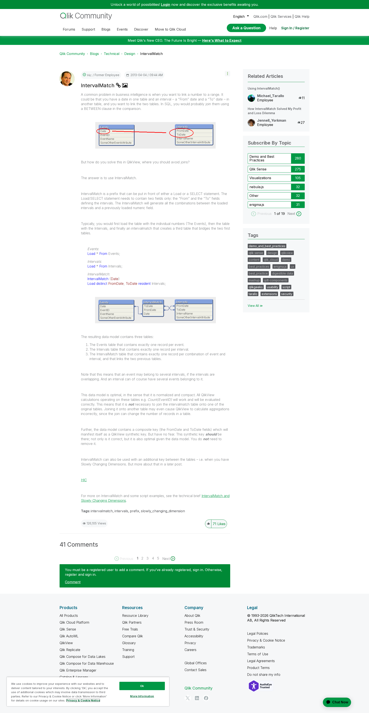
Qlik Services (281, 16)
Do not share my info (264, 674)
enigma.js (256, 204)
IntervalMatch (98, 85)
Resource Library (135, 615)
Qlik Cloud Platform (74, 622)
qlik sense (256, 253)
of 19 (281, 213)
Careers (190, 650)
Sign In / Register (295, 28)
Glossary (129, 643)
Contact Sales (195, 670)
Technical (111, 54)
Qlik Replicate (70, 650)
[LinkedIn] (197, 698)
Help (273, 28)
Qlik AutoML (69, 636)
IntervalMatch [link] (151, 54)
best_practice (258, 273)
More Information (142, 696)
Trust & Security (196, 629)
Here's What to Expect (222, 40)
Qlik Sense (257, 169)
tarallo (253, 294)
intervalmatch (102, 511)
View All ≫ (255, 305)
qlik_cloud (271, 259)
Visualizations (260, 178)
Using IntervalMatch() (264, 88)
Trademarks (256, 647)
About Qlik (192, 615)
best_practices (259, 266)
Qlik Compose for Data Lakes (82, 656)
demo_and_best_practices (267, 246)
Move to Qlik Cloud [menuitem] (170, 29)
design (272, 253)
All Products (69, 615)
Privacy (190, 643)
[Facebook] (206, 698)
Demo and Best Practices (261, 158)
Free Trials (130, 629)
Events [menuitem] (122, 29)
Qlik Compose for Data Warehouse (87, 663)
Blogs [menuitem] (105, 29)
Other (254, 195)
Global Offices (195, 663)
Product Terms (258, 668)
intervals (121, 511)
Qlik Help (302, 16)
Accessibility (193, 636)
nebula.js (256, 187)
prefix (134, 511)
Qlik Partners (132, 622)
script (286, 287)
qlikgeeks (256, 287)
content (254, 259)
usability (272, 287)
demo (286, 259)
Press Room (193, 622)
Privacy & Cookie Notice (266, 640)
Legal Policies (257, 633)
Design (129, 54)
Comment (73, 582)
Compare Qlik (132, 636)
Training (128, 650)
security (286, 294)
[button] (227, 73)
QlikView (66, 643)
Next (291, 213)
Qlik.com (260, 16)
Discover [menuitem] (141, 29)
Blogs (94, 54)
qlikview (287, 253)
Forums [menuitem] (69, 29)
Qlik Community (72, 54)
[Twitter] (187, 698)
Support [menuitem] (88, 29)
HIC (84, 480)
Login (165, 4)
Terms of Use (257, 654)
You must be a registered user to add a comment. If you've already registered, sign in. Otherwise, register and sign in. (143, 572)
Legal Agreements (261, 661)
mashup (254, 280)
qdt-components (275, 280)
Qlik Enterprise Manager (78, 670)
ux (292, 266)
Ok (142, 686)
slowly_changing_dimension (163, 511)
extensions (269, 294)
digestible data (282, 273)
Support (128, 656)
